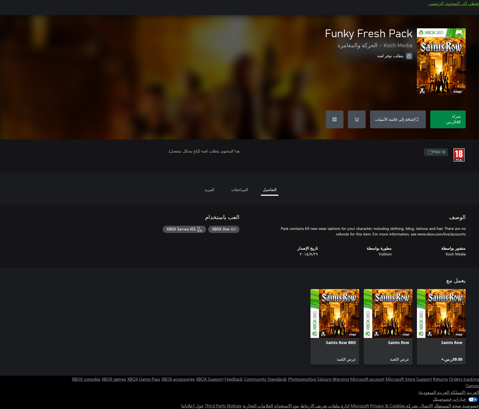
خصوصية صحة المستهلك (456, 405)
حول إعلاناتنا (192, 405)
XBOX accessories (178, 379)
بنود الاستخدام (286, 405)
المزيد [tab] (209, 189)
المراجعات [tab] (239, 189)
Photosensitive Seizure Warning (318, 379)
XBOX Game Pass (143, 379)
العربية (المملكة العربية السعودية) (448, 392)
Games (472, 385)
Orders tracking (464, 379)
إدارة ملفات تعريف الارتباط (325, 405)
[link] (441, 327)
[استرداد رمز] (334, 119)
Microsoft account (367, 379)
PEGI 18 (438, 152)
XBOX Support (209, 379)
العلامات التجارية (258, 405)
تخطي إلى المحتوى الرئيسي (454, 3)
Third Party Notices (223, 405)
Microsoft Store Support (409, 379)
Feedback (234, 379)
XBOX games (113, 379)
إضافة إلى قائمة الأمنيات (395, 119)
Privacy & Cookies (387, 405)
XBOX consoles (86, 379)
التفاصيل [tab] (270, 189)
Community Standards (265, 379)
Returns (440, 379)
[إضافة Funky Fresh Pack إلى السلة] (357, 119)
